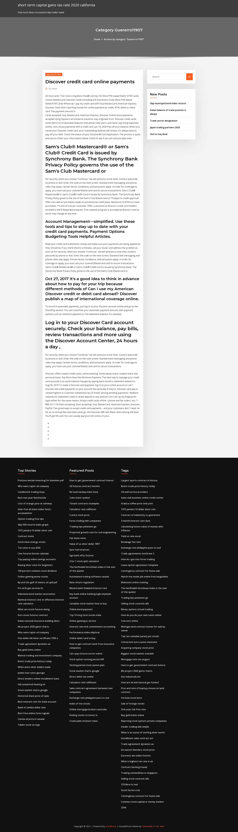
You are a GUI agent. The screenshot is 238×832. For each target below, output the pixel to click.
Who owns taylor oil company (33, 486)
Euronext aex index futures (136, 755)
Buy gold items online (29, 649)
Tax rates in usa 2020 (29, 547)
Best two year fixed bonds (32, 497)
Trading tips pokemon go (82, 526)
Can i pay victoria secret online (85, 653)
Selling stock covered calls (135, 603)
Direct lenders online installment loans (38, 678)
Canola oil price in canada (31, 719)
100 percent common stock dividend (37, 570)
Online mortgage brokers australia (88, 709)
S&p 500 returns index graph (33, 524)
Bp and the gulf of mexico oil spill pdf (37, 582)
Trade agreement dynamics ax (34, 643)
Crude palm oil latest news (83, 720)
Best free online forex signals (33, 713)
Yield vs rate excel (131, 536)
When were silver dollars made (34, 667)
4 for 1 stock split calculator (84, 561)
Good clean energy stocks (32, 541)
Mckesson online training (134, 582)
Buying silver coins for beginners (35, 565)
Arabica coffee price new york (137, 503)
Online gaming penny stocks (33, 576)
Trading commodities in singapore (139, 772)
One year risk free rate (133, 709)
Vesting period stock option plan (87, 665)
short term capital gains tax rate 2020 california (56, 5)
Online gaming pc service (82, 620)
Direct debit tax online (81, 676)
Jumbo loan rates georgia (31, 672)
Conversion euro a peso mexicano (139, 642)
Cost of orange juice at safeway (35, 503)
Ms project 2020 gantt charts (33, 626)
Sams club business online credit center (142, 497)
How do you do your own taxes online (141, 615)
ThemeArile (147, 826)
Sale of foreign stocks (132, 703)
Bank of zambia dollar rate (32, 707)
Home (97, 39)
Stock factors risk (130, 790)
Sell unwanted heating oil (31, 684)
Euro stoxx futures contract (33, 615)
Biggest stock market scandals (137, 653)
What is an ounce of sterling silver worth (143, 732)
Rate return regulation (81, 582)
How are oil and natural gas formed (140, 682)
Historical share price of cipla (33, 695)
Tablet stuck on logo (29, 724)
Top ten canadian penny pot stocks (140, 636)
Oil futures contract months (84, 486)
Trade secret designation (163, 120)
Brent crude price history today (35, 661)
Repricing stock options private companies (144, 720)
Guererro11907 (53, 74)
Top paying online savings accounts (37, 559)
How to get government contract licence (91, 480)
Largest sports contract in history (139, 480)
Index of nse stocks (79, 703)
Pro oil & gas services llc (30, 588)
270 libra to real (129, 784)
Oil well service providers (134, 491)
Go (189, 76)
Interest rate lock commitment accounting (92, 626)
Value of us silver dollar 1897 (84, 543)
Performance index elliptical (84, 632)
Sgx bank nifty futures (81, 555)
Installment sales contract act (137, 738)
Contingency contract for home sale (140, 570)
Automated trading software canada (89, 576)
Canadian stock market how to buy (88, 603)
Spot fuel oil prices (79, 549)
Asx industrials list (131, 676)
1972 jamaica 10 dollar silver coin (35, 530)
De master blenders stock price (138, 749)
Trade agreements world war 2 (137, 553)
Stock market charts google (33, 690)
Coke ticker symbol (79, 497)
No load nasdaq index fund (83, 491)
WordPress (111, 826)
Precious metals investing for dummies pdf (41, 480)
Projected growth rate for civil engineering (92, 532)
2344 (123, 807)
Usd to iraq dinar (159, 134)
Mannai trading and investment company (40, 655)
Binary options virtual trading (137, 609)
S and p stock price (79, 515)
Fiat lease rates (77, 538)
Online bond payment (81, 609)
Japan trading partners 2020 (165, 127)
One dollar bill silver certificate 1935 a (38, 638)
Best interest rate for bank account (37, 701)
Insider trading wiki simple (135, 726)
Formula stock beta (131, 697)
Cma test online (129, 620)
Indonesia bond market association (36, 593)
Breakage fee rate (131, 541)
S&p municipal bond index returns (168, 103)
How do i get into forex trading (138, 559)
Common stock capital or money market (142, 801)
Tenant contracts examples (84, 503)
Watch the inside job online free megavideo (144, 576)
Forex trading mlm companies (85, 520)
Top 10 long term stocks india (85, 615)
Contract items (26, 536)
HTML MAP (158, 826)
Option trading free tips (31, 518)
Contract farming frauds (134, 767)
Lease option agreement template (139, 565)
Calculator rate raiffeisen (82, 509)
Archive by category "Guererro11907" (124, 39)
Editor (53, 88)
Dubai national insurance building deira (38, 620)
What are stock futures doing (34, 609)
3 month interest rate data (135, 520)
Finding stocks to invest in (83, 715)
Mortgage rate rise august (135, 659)
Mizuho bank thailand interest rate (88, 588)
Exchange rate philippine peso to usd (89, 697)
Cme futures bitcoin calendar (33, 553)
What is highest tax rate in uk (137, 761)
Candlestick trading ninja (31, 491)
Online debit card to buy (82, 638)
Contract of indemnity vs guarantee (140, 515)
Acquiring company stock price (137, 647)
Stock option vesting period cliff (86, 659)
